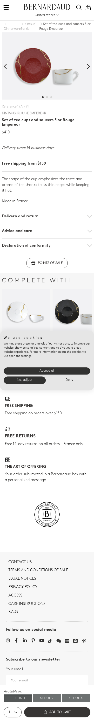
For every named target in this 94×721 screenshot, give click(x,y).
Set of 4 (76, 698)
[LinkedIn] (24, 640)
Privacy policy (22, 587)
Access (15, 595)
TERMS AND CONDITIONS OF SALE (38, 570)
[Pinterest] (33, 640)
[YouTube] (41, 640)
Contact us (20, 562)
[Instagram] (8, 640)
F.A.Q (13, 612)
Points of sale (50, 263)
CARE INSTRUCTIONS (26, 604)
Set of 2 (47, 698)
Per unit (18, 698)
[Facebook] (16, 640)
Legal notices (22, 579)
